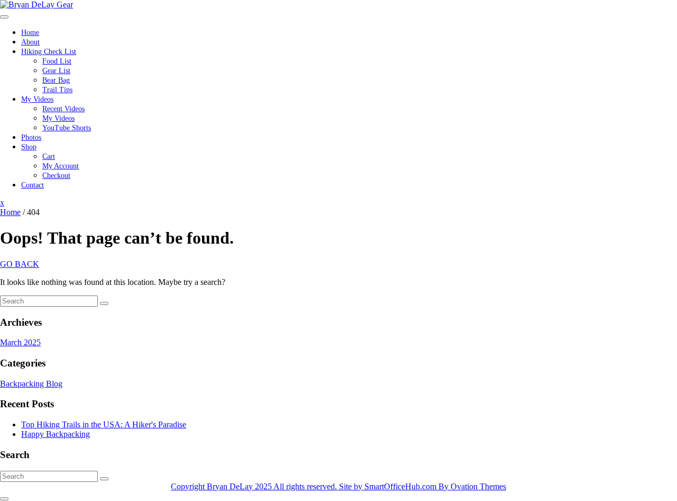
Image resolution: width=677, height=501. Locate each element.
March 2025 (20, 342)
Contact (32, 185)
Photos (31, 137)
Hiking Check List (48, 52)
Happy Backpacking (55, 434)
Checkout (56, 176)
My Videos (37, 99)
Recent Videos (63, 109)
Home (30, 33)
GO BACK (19, 264)
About (30, 42)
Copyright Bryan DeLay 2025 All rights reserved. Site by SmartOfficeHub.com (338, 486)
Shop (28, 147)
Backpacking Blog (31, 383)
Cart (48, 156)
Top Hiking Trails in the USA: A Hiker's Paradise (103, 424)
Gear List (56, 71)
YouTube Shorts (66, 128)
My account (60, 166)
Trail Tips (57, 90)
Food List (56, 61)
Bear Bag (56, 80)
